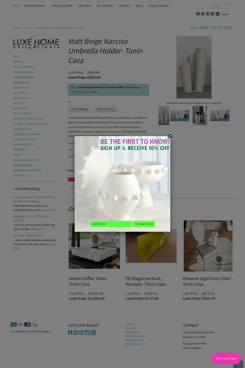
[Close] (170, 136)
